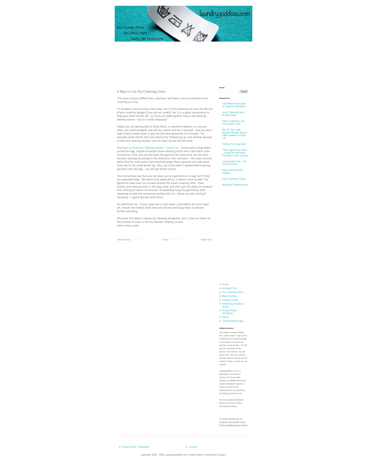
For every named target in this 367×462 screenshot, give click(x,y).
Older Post (206, 239)
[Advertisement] (183, 62)
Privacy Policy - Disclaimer (230, 312)
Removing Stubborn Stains (233, 305)
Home (165, 239)
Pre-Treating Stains (232, 292)
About (225, 317)
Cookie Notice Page (232, 320)
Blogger (221, 454)
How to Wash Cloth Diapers (232, 171)
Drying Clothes (230, 299)
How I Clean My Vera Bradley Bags (233, 114)
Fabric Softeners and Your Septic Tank (233, 122)
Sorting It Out (229, 288)
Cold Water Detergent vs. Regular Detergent (234, 105)
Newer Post (124, 239)
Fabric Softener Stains (234, 178)
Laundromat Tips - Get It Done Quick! (234, 163)
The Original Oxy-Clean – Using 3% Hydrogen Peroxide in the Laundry (235, 152)
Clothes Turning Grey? (234, 144)
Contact (193, 446)
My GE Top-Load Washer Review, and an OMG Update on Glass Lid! (234, 134)
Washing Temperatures (235, 184)
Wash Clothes (229, 296)
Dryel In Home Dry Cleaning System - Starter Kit (150, 147)
